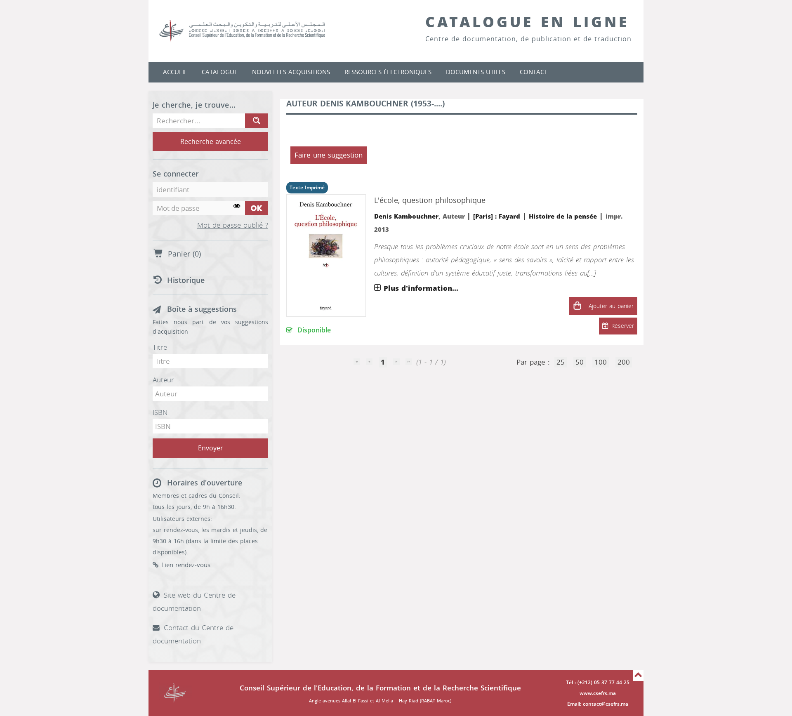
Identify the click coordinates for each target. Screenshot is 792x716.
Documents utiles (475, 72)
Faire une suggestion (329, 155)
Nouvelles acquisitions (291, 72)
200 (624, 362)
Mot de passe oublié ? (232, 225)
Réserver (622, 326)
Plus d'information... (421, 288)
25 (560, 362)
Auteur (163, 379)
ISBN (160, 412)
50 (579, 362)
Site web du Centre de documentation (194, 602)
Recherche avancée (210, 141)
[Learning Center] (250, 31)
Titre (160, 347)
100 (600, 362)
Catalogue (220, 72)
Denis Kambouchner (406, 216)
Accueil (175, 72)
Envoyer (210, 448)
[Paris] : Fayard (496, 216)
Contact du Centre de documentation (193, 634)
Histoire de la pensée (563, 216)
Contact (533, 72)
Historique (186, 280)
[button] (577, 306)
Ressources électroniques (387, 72)
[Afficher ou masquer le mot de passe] (236, 206)
